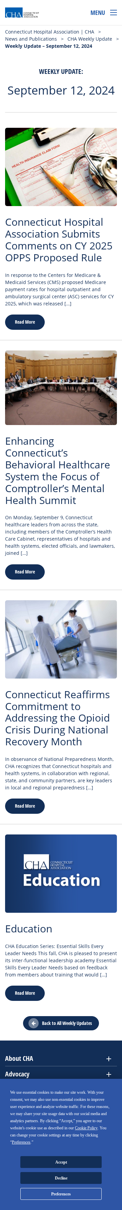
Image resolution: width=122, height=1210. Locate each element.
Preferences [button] (21, 1142)
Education (28, 928)
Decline (61, 1178)
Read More (25, 322)
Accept (61, 1162)
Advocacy (17, 1073)
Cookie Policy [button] (86, 1128)
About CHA (19, 1058)
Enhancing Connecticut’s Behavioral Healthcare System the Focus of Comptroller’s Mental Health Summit (57, 470)
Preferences (61, 1194)
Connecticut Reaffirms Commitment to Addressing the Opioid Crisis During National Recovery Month (57, 718)
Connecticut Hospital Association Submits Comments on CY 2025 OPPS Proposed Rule (59, 239)
